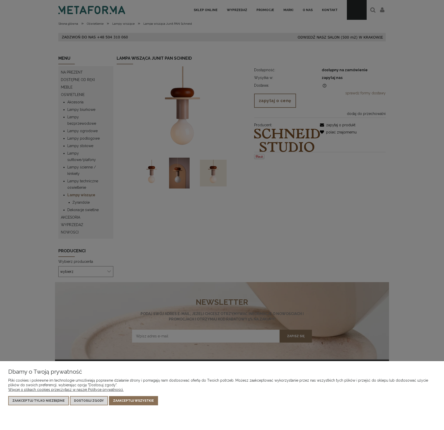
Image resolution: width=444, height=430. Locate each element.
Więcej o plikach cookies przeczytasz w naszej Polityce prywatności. (66, 390)
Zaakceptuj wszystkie (133, 400)
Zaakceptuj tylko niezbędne (38, 400)
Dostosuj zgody (89, 400)
